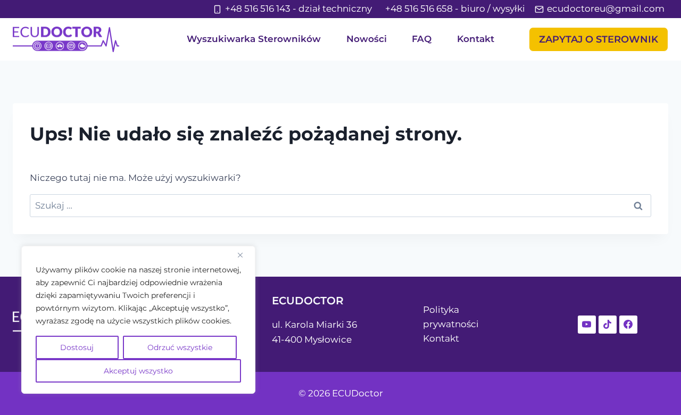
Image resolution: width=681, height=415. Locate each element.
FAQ (421, 39)
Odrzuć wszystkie (179, 347)
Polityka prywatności (451, 316)
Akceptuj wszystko (138, 371)
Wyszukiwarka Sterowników (254, 39)
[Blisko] (244, 254)
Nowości (366, 39)
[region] (138, 320)
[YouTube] (587, 325)
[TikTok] (608, 325)
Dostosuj (77, 347)
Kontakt (475, 39)
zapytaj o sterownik (598, 39)
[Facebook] (628, 325)
